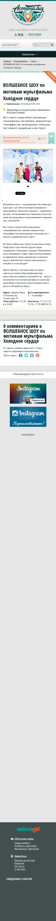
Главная (7, 61)
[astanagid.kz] (28, 829)
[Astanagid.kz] (28, 15)
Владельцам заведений (26, 848)
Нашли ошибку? (22, 842)
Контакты (19, 866)
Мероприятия (20, 61)
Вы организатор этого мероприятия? (16, 139)
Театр (33, 61)
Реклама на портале (24, 860)
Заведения (28, 54)
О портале (19, 869)
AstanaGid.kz (28, 434)
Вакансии (19, 863)
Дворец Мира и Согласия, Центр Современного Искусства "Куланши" (28, 111)
